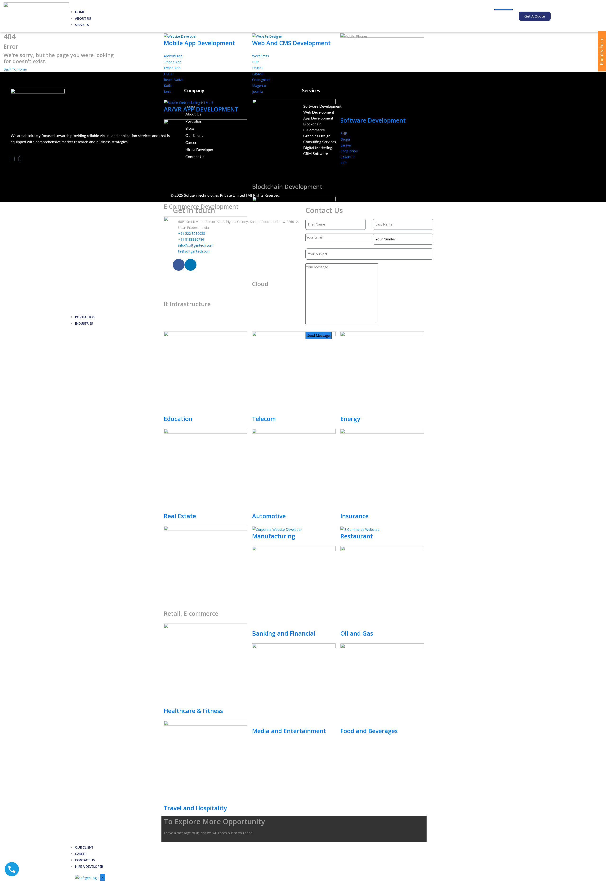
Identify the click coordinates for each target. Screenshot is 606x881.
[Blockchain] (361, 124)
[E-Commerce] (361, 130)
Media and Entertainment (289, 731)
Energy (350, 419)
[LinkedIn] (14, 158)
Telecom (264, 419)
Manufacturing (273, 536)
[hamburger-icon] (503, 9)
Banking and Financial (283, 633)
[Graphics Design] (361, 136)
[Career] (243, 142)
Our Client (84, 847)
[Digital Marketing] (361, 148)
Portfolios (84, 317)
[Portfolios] (243, 121)
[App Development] (361, 118)
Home (80, 12)
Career (80, 854)
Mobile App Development (199, 43)
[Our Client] (243, 135)
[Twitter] (19, 158)
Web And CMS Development (291, 43)
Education (178, 419)
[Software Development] (361, 107)
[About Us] (243, 114)
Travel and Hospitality (195, 808)
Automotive (269, 516)
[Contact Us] (243, 156)
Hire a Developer (89, 866)
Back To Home (15, 69)
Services (82, 25)
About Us (83, 18)
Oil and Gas (356, 633)
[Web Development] (361, 112)
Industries (84, 323)
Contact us (85, 860)
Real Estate (180, 516)
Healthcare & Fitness (193, 711)
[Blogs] (243, 128)
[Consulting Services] (361, 142)
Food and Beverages (369, 731)
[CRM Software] (361, 154)
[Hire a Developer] (243, 149)
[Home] (243, 107)
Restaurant (356, 536)
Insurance (354, 516)
